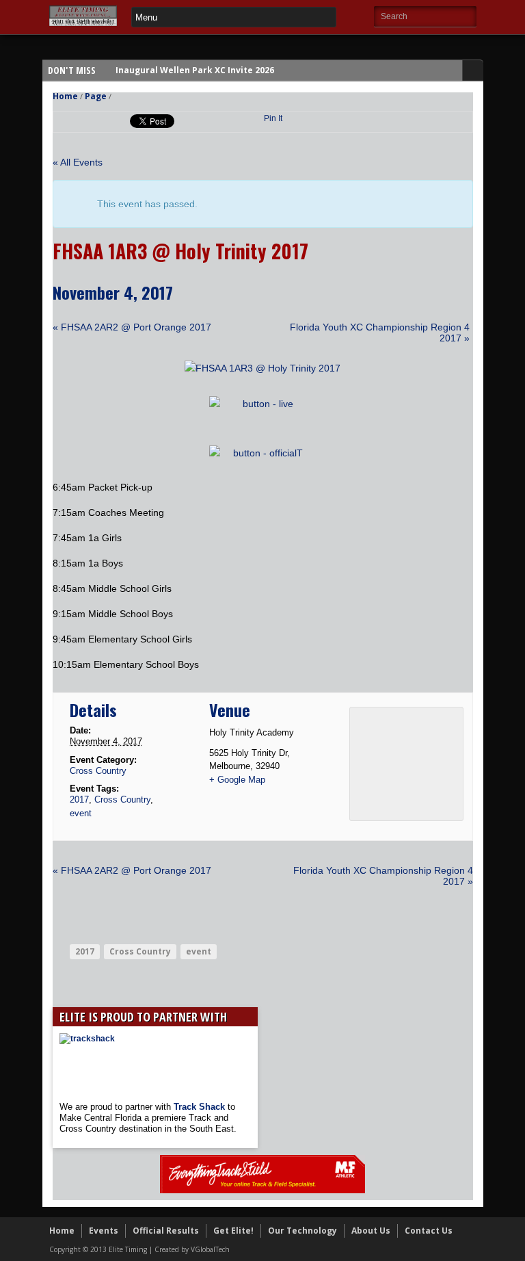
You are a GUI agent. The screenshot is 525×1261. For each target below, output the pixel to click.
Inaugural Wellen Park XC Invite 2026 (195, 70)
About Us (370, 1230)
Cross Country (98, 771)
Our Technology (302, 1230)
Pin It (273, 118)
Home (65, 96)
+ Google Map (237, 780)
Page (96, 96)
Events (103, 1230)
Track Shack (201, 1107)
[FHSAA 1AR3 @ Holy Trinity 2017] (262, 368)
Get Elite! (233, 1230)
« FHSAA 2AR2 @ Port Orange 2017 (132, 327)
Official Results (166, 1230)
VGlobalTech (210, 1249)
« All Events (78, 162)
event (81, 813)
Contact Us (429, 1230)
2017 (79, 799)
